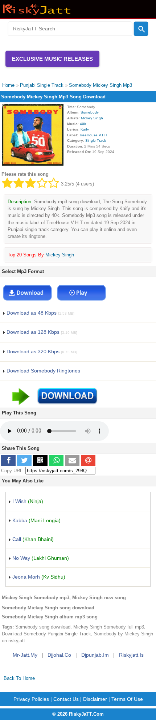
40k (83, 124)
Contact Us (66, 699)
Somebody (90, 112)
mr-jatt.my (25, 655)
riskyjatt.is (131, 655)
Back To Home (19, 678)
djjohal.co (59, 655)
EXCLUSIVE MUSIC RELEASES (52, 59)
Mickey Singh (92, 118)
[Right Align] (141, 29)
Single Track (95, 140)
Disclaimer (95, 699)
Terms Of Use (127, 699)
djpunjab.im (95, 655)
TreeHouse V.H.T (93, 135)
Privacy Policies (31, 699)
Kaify (85, 129)
